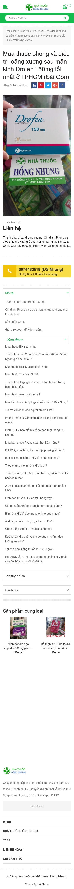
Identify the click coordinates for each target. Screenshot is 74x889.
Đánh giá (14, 222)
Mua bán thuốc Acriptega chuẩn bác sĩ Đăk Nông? (36, 402)
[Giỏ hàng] (65, 7)
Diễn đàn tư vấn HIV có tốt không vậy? (29, 498)
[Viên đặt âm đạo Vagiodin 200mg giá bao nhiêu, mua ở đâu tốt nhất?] (18, 628)
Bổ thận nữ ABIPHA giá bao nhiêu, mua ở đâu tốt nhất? (55, 646)
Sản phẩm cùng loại (23, 610)
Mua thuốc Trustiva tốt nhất (22, 374)
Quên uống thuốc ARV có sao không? (28, 529)
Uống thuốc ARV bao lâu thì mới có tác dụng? (33, 506)
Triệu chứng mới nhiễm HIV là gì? (26, 465)
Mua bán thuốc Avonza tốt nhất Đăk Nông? (32, 442)
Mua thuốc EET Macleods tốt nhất (26, 366)
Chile (13, 85)
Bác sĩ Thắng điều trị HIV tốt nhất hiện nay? (32, 458)
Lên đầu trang (37, 883)
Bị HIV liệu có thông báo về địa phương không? (34, 450)
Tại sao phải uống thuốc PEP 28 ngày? (29, 549)
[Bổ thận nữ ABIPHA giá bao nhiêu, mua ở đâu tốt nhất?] (55, 628)
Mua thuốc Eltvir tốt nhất (20, 346)
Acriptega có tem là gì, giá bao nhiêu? (28, 521)
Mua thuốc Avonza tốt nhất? (22, 394)
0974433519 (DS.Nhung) (41, 269)
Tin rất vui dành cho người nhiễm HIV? (29, 410)
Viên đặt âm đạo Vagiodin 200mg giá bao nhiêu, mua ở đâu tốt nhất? (18, 646)
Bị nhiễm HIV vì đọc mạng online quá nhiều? (33, 513)
